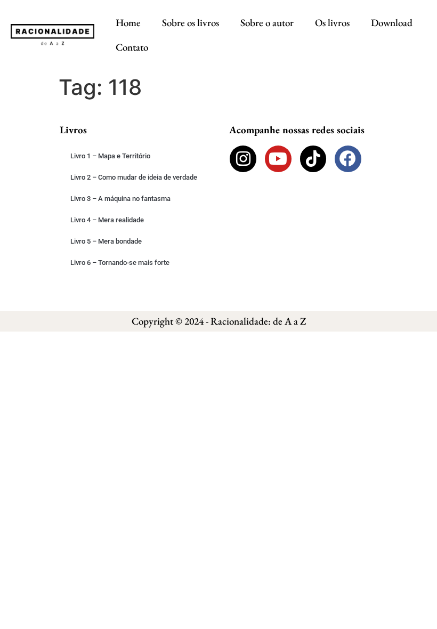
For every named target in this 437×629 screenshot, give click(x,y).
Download (391, 22)
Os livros (332, 22)
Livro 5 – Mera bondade (106, 241)
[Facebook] (348, 159)
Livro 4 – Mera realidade (107, 220)
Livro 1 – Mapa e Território (110, 156)
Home (128, 22)
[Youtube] (278, 159)
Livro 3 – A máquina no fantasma (120, 199)
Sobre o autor (267, 22)
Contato (132, 47)
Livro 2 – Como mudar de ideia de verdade (133, 177)
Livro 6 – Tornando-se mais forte (119, 263)
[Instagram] (243, 159)
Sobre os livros (190, 22)
